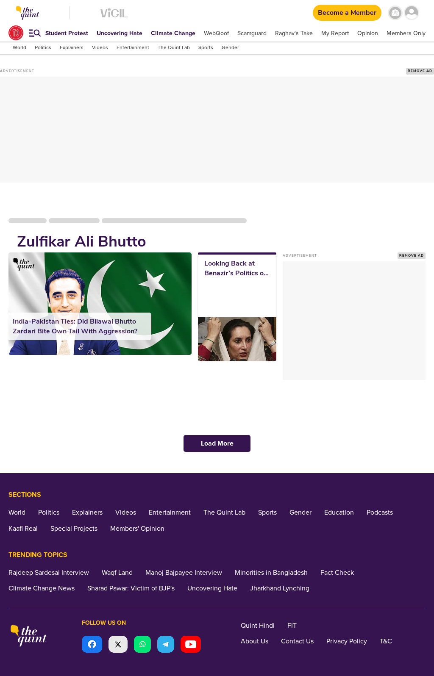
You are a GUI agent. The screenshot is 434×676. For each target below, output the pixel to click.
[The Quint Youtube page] (191, 645)
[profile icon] (411, 13)
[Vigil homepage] (114, 17)
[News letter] (395, 13)
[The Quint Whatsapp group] (142, 645)
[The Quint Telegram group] (165, 645)
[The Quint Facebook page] (92, 645)
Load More (217, 443)
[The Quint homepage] (28, 637)
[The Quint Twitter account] (118, 645)
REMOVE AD (420, 71)
